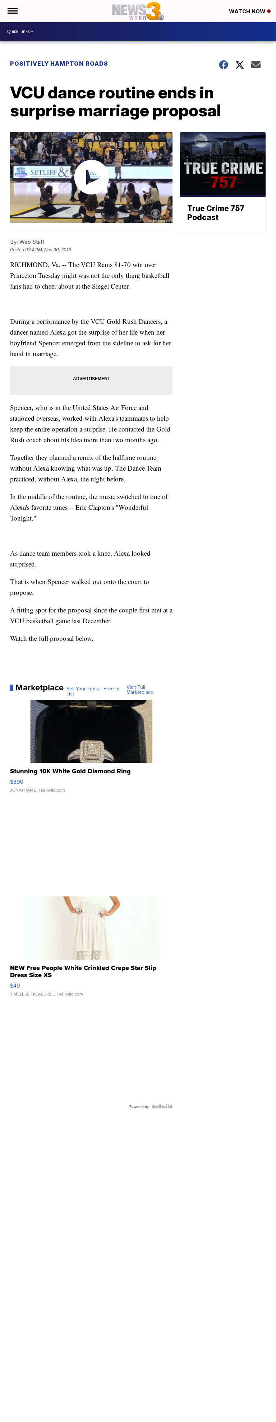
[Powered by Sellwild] (162, 1106)
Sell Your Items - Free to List (93, 691)
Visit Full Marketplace (139, 690)
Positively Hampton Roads (59, 63)
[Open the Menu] (12, 11)
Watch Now (248, 11)
